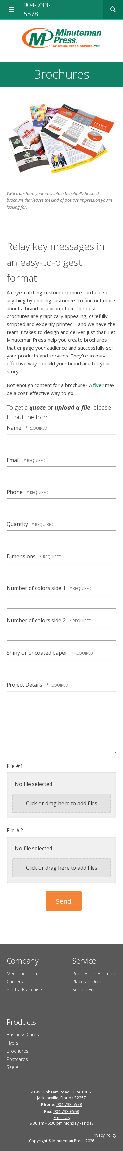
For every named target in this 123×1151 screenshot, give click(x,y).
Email (14, 460)
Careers (15, 981)
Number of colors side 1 (37, 588)
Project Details (25, 684)
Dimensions (22, 556)
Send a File (83, 989)
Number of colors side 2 (37, 620)
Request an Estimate (94, 973)
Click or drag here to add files (61, 803)
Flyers (12, 1043)
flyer (98, 385)
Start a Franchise (24, 989)
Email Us (62, 1117)
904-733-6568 (66, 1111)
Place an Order (88, 981)
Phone (15, 491)
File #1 (15, 766)
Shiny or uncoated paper (38, 652)
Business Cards (23, 1034)
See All (13, 1067)
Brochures (17, 1051)
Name (15, 427)
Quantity (18, 524)
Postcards (17, 1059)
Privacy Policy (104, 1135)
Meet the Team (23, 973)
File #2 (15, 830)
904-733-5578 (37, 9)
